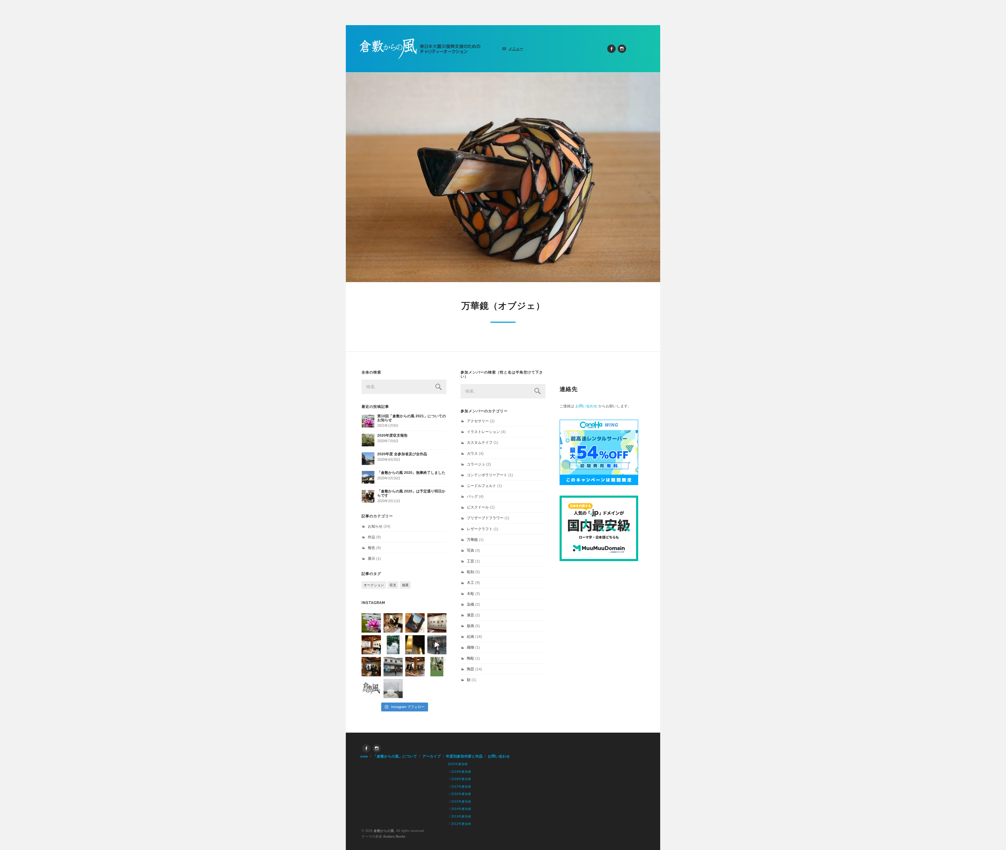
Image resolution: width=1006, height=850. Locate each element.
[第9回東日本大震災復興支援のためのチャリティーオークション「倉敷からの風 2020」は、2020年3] (415, 623)
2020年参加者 (458, 764)
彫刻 (470, 572)
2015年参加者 (461, 801)
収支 (393, 585)
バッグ (472, 496)
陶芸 (470, 669)
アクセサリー (478, 421)
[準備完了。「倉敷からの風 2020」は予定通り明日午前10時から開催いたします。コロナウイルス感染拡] (393, 623)
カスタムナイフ (480, 442)
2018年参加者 (461, 779)
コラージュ (476, 464)
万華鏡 (472, 540)
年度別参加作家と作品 (464, 756)
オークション (374, 585)
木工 (470, 582)
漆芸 (470, 615)
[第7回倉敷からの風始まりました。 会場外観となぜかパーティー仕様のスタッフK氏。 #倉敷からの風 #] (393, 666)
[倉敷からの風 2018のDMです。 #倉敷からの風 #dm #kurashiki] (437, 666)
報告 (371, 548)
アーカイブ (431, 756)
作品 (371, 537)
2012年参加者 (461, 823)
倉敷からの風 (384, 831)
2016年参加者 (461, 794)
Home (363, 756)
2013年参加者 (461, 816)
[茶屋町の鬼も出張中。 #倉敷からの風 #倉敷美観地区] (437, 645)
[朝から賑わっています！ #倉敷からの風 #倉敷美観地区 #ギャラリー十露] (371, 666)
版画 (470, 626)
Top (993, 837)
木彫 (470, 593)
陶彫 (470, 658)
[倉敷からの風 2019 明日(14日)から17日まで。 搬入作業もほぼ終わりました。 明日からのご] (371, 645)
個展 (405, 585)
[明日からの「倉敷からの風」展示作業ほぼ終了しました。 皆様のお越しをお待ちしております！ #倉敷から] (415, 666)
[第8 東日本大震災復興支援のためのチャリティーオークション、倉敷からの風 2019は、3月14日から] (393, 645)
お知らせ (375, 526)
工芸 (470, 561)
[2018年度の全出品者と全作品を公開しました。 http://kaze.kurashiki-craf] (415, 645)
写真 (470, 550)
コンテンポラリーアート (487, 475)
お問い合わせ (586, 406)
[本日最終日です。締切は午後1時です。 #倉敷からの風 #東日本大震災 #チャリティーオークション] (437, 623)
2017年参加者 (461, 786)
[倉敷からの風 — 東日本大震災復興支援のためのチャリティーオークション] (420, 48)
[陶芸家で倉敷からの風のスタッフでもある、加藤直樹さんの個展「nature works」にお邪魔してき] (393, 688)
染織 (470, 604)
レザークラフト (480, 529)
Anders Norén (394, 836)
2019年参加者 (461, 771)
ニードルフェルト (481, 486)
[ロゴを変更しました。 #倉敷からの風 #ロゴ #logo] (371, 688)
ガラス (472, 453)
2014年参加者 (461, 808)
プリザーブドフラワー (485, 518)
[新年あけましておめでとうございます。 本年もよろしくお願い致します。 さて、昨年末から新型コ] (371, 623)
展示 (371, 558)
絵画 (470, 636)
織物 (470, 647)
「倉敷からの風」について (395, 756)
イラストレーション (483, 432)
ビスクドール (478, 507)
